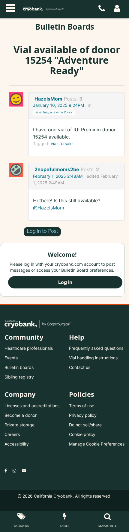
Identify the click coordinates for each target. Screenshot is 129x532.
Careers (12, 434)
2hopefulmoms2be (56, 169)
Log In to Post (42, 231)
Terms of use (81, 405)
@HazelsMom (48, 208)
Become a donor (20, 415)
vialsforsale (62, 143)
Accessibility (16, 443)
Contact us (79, 367)
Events (11, 357)
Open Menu (10, 7)
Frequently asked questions (96, 348)
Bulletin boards (19, 367)
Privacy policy (83, 415)
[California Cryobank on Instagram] (14, 470)
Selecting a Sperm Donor (54, 112)
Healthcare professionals (28, 348)
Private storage (19, 424)
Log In (65, 282)
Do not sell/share (85, 424)
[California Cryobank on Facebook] (5, 470)
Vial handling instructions (93, 357)
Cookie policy (82, 434)
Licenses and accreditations (31, 405)
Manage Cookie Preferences (96, 443)
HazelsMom (48, 99)
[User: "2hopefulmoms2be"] (18, 170)
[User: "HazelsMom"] (18, 99)
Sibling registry (19, 376)
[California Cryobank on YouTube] (24, 470)
